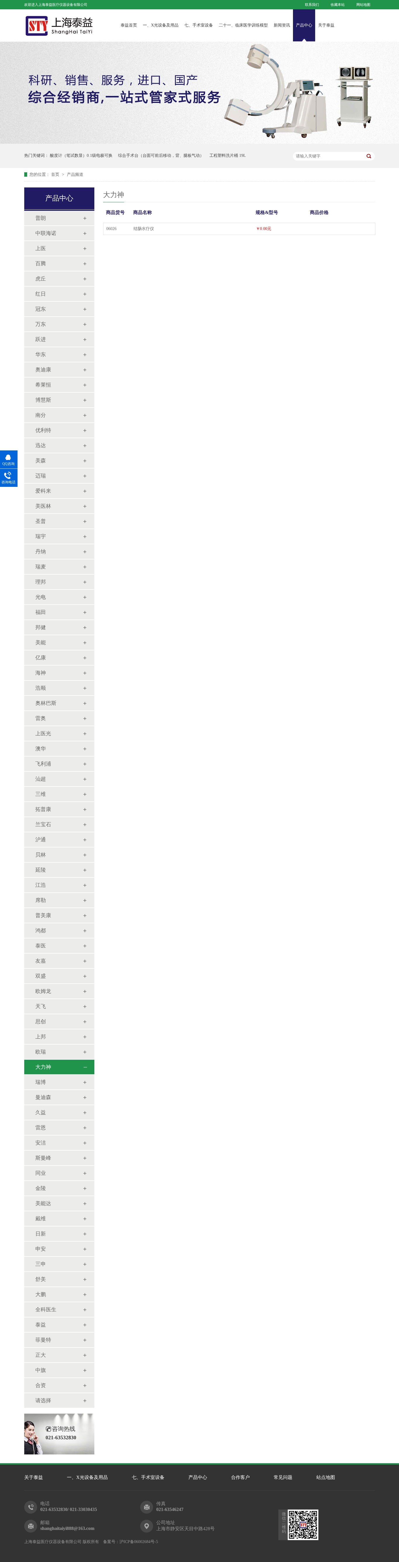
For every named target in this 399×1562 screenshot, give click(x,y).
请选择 (43, 1400)
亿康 (40, 658)
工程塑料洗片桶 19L (227, 155)
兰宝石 (43, 824)
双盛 (40, 976)
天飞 (40, 1006)
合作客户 (240, 1477)
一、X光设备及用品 (160, 25)
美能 (40, 642)
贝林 (40, 855)
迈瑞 (40, 476)
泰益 (40, 1325)
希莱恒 (43, 385)
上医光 (43, 733)
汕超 (40, 779)
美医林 (43, 506)
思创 (40, 1021)
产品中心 (304, 25)
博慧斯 (43, 400)
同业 (40, 1173)
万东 (40, 324)
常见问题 (283, 1477)
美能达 (43, 1203)
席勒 (40, 900)
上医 (40, 248)
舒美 (40, 1279)
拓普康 (43, 809)
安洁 (40, 1143)
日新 (40, 1234)
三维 (40, 794)
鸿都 (40, 930)
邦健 (40, 627)
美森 (40, 461)
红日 (40, 294)
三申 (40, 1264)
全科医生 (45, 1309)
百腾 (40, 263)
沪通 (40, 840)
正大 (40, 1355)
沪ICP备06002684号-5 (138, 1542)
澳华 (40, 749)
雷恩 (40, 1128)
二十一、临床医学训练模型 (243, 25)
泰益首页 (129, 25)
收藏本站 (338, 5)
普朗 (40, 218)
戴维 (40, 1218)
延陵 (40, 870)
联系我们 (312, 5)
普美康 (43, 915)
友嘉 (40, 961)
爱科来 (43, 491)
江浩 (40, 885)
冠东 (40, 309)
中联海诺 (45, 233)
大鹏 (40, 1294)
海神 (40, 673)
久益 (40, 1112)
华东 (40, 354)
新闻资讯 (282, 25)
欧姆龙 (43, 991)
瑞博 (40, 1082)
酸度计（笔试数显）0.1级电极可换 (81, 155)
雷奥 (40, 718)
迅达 (40, 445)
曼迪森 (43, 1097)
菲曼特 (43, 1340)
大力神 (43, 1067)
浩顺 (40, 688)
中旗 (40, 1370)
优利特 (43, 430)
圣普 (40, 521)
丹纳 (40, 551)
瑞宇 (40, 536)
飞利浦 (43, 764)
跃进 (40, 339)
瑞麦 (40, 567)
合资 (40, 1385)
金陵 (40, 1188)
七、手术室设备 (198, 25)
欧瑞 (40, 1052)
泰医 (40, 946)
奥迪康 (43, 370)
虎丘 (40, 279)
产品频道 (75, 174)
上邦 (40, 1037)
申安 (40, 1249)
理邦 (40, 582)
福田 (40, 612)
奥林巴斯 (45, 703)
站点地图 (325, 1477)
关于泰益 (326, 25)
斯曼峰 (43, 1158)
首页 (55, 174)
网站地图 (363, 5)
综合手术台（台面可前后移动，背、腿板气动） (161, 155)
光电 (40, 597)
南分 (40, 415)
